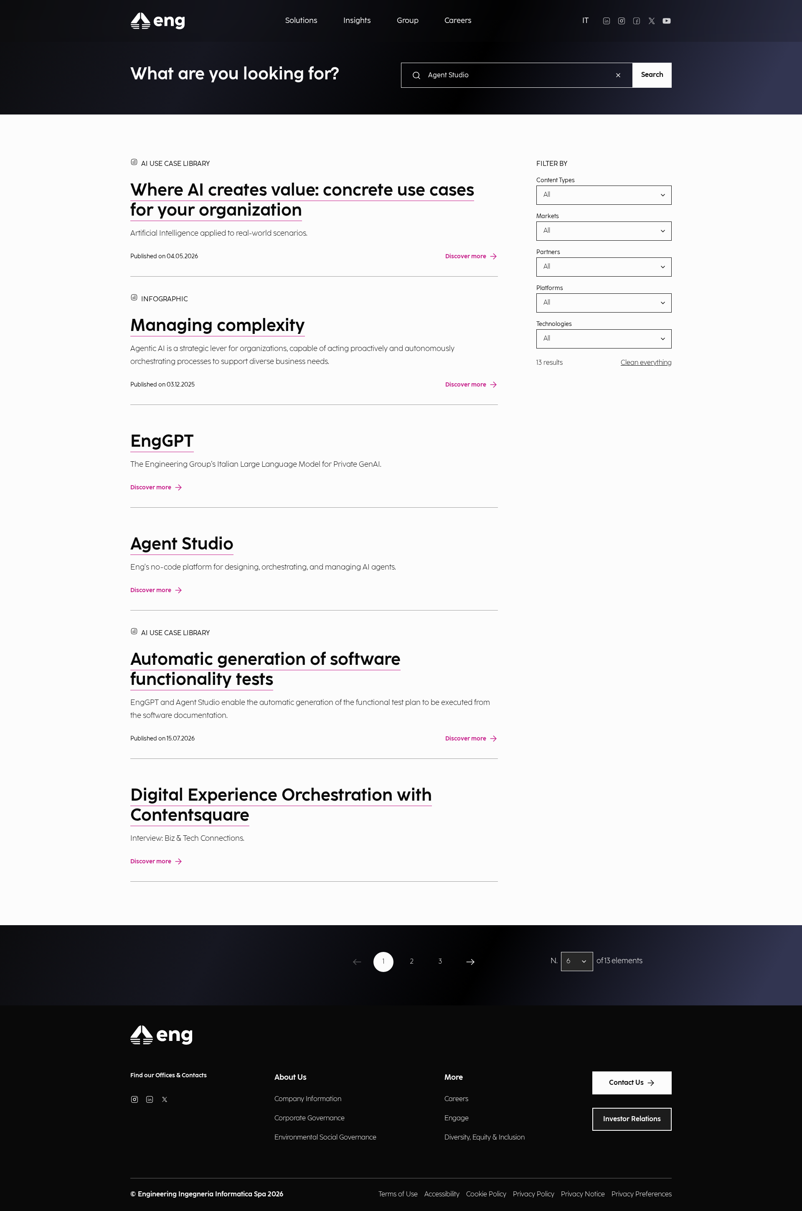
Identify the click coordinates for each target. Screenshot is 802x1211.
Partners (548, 252)
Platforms (549, 288)
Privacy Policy (533, 1194)
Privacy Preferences (642, 1194)
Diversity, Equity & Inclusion (484, 1138)
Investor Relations (632, 1119)
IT (585, 20)
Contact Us (626, 1083)
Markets (547, 216)
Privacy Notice (583, 1194)
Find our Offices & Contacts (168, 1075)
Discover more (465, 256)
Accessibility (441, 1194)
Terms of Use (398, 1194)
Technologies (554, 324)
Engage (456, 1118)
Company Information (307, 1099)
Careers (456, 1099)
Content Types (555, 180)
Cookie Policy (486, 1194)
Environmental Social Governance (325, 1138)
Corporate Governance (309, 1118)
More (453, 1077)
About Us (290, 1077)
